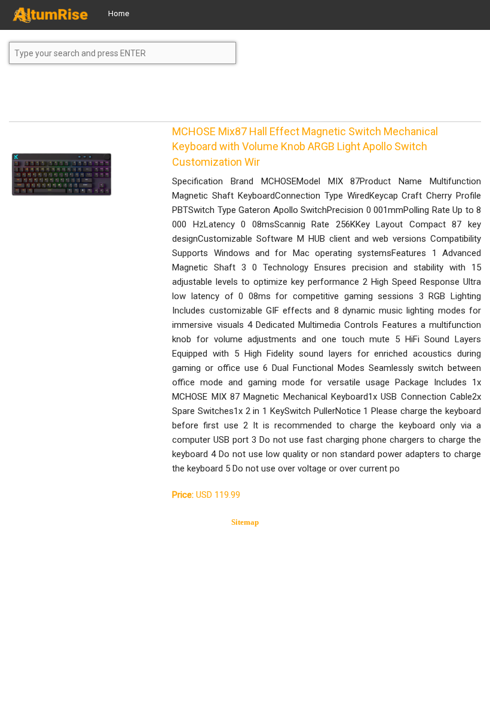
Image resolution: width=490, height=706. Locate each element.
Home (118, 13)
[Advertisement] (104, 98)
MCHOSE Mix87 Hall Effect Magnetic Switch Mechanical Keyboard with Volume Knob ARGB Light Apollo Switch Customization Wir (305, 146)
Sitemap (245, 522)
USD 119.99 (206, 494)
